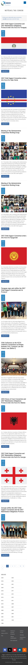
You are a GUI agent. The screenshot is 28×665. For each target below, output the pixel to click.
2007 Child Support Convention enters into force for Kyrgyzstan (13, 237)
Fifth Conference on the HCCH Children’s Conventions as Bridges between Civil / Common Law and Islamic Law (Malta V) (12, 345)
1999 (12, 620)
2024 (2, 581)
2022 (2, 584)
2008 (2, 607)
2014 (2, 597)
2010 (2, 604)
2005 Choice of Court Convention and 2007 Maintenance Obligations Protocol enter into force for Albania (13, 401)
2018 (2, 590)
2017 (12, 590)
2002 (2, 617)
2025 (12, 577)
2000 (2, 620)
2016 (2, 594)
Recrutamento (13, 640)
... (17, 566)
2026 (2, 577)
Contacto (3, 631)
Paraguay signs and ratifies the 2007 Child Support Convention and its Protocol (13, 290)
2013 (12, 597)
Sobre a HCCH (4, 633)
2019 (12, 587)
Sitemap (22, 635)
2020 (2, 587)
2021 (12, 584)
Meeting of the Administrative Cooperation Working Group (11, 132)
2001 (12, 617)
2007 (12, 607)
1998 (2, 623)
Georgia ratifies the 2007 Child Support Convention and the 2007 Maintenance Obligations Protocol (12, 510)
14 (20, 566)
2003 (12, 613)
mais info (4, 71)
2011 (12, 600)
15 (23, 566)
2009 (12, 604)
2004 (2, 613)
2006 (2, 610)
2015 (12, 594)
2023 (12, 581)
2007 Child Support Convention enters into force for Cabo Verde (13, 79)
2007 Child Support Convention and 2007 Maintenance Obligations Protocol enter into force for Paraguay (14, 25)
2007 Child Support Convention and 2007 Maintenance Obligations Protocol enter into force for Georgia (13, 455)
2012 (2, 600)
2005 (12, 610)
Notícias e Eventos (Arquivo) (12, 632)
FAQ (2, 635)
